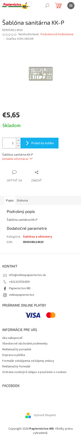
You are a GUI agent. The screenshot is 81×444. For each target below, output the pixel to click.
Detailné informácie (15, 159)
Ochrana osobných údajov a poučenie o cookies (34, 372)
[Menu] (70, 5)
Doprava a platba (13, 355)
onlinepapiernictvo (21, 295)
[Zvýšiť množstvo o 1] (18, 140)
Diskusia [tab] (22, 200)
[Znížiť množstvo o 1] (18, 145)
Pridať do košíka (42, 143)
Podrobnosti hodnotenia (56, 34)
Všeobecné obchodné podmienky (25, 343)
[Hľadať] (47, 5)
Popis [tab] (10, 200)
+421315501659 (19, 282)
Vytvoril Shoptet (45, 415)
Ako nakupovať (12, 338)
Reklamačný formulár (16, 366)
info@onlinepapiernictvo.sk (27, 275)
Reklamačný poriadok (16, 349)
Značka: (20, 39)
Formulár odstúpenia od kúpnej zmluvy (28, 361)
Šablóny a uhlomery (37, 236)
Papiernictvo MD (20, 288)
